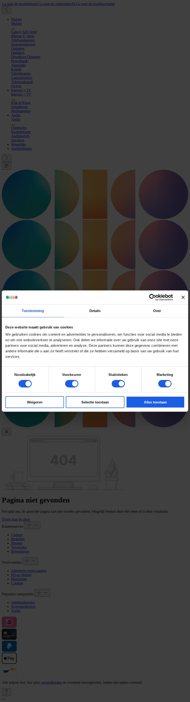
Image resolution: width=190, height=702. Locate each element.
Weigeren (34, 402)
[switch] (71, 383)
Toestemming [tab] (33, 310)
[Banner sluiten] (183, 297)
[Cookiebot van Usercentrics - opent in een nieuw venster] (152, 297)
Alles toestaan (155, 402)
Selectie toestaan (95, 402)
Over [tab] (157, 310)
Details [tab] (95, 310)
